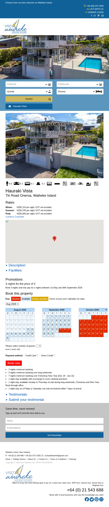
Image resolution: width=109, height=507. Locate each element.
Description (17, 265)
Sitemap (72, 459)
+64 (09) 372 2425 (95, 6)
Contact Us (43, 459)
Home (8, 459)
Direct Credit (47, 355)
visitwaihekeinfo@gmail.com (56, 456)
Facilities (15, 270)
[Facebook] (91, 15)
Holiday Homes (19, 459)
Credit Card (30, 355)
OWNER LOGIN (95, 12)
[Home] (15, 26)
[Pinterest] (99, 15)
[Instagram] (102, 15)
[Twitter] (95, 15)
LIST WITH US (96, 9)
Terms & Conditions (58, 459)
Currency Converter (15, 217)
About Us (32, 459)
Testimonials (18, 394)
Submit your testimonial (26, 400)
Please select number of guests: (20, 346)
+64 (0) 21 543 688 (15, 456)
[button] (54, 239)
